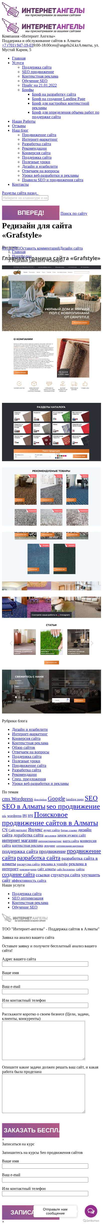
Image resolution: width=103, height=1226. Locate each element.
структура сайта (65, 874)
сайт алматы (47, 869)
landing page (75, 799)
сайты (80, 869)
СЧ (5, 829)
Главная (19, 252)
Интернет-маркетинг (30, 734)
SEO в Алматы (24, 806)
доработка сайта (29, 835)
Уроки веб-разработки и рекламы (40, 783)
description (40, 799)
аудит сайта (52, 830)
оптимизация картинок (70, 845)
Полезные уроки (26, 761)
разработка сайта (38, 857)
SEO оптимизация (27, 898)
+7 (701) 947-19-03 (17, 45)
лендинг (49, 845)
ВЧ (24, 816)
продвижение (52, 851)
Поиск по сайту (73, 213)
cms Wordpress (17, 798)
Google (56, 798)
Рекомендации (24, 774)
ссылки (43, 874)
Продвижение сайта (29, 765)
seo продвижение (73, 806)
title (4, 816)
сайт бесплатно (66, 869)
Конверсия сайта (26, 738)
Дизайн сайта (71, 248)
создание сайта (18, 874)
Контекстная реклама (30, 743)
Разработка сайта (26, 770)
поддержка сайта (20, 851)
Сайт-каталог (17, 830)
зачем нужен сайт (71, 835)
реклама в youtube (54, 864)
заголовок (50, 835)
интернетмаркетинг (50, 841)
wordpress (14, 816)
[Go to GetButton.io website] (91, 1220)
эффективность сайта (29, 880)
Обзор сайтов (23, 747)
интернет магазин (19, 840)
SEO (91, 798)
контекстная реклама (27, 845)
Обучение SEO (25, 907)
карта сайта (71, 841)
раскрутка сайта (28, 864)
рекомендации (28, 869)
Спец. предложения (29, 779)
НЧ (30, 815)
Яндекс (35, 829)
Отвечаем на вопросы (30, 752)
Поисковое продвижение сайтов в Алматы (50, 818)
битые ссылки (69, 830)
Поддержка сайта (27, 756)
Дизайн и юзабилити (30, 729)
